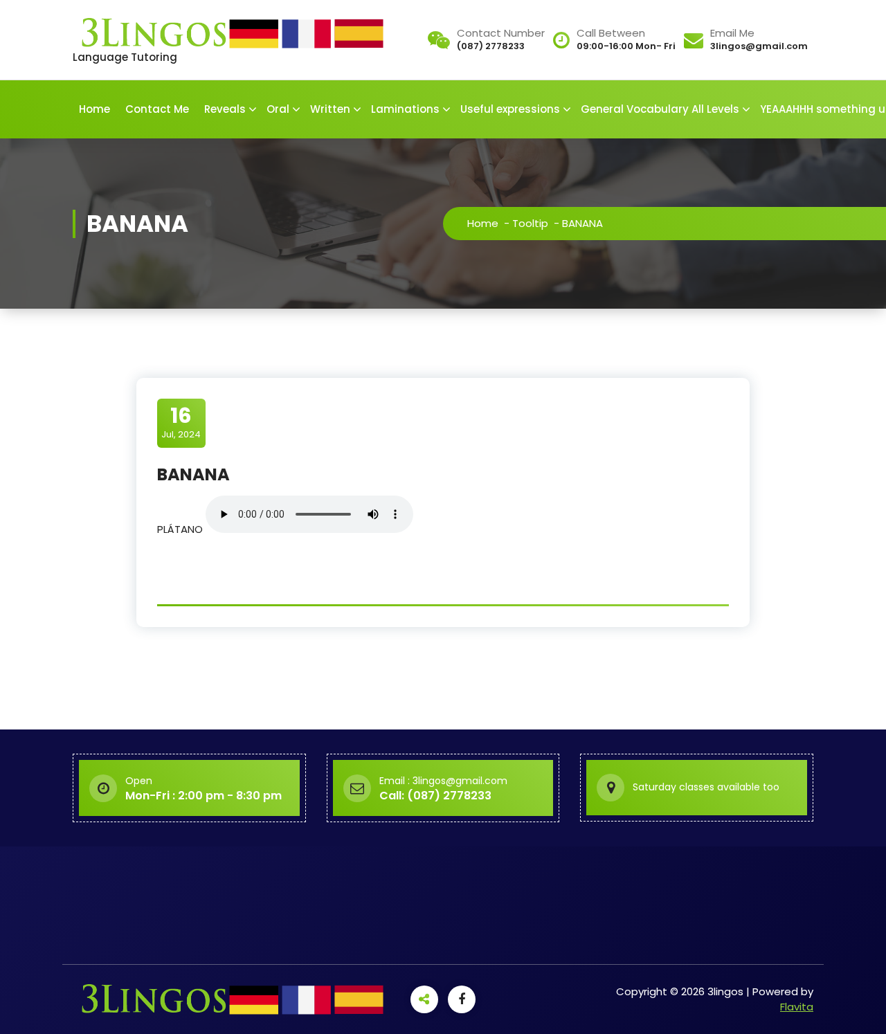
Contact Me (157, 109)
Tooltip (530, 223)
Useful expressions (510, 109)
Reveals (225, 109)
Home (94, 109)
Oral (277, 109)
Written (330, 109)
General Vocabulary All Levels (660, 109)
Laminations (405, 109)
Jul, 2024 (181, 422)
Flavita (796, 1006)
